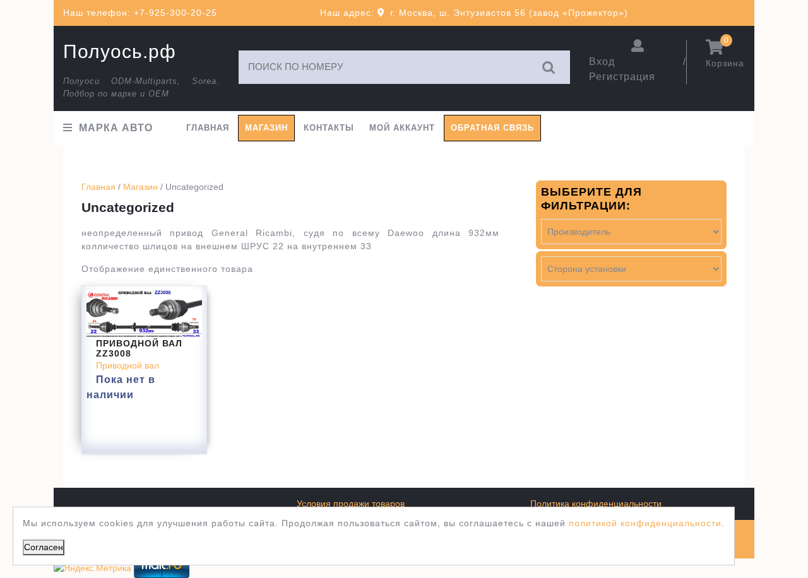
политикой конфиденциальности (645, 523)
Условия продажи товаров (351, 503)
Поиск (549, 67)
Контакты (329, 128)
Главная (207, 128)
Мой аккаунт (402, 128)
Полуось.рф (119, 51)
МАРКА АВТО (116, 127)
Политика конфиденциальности (596, 503)
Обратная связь (492, 128)
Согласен (43, 547)
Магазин (266, 128)
